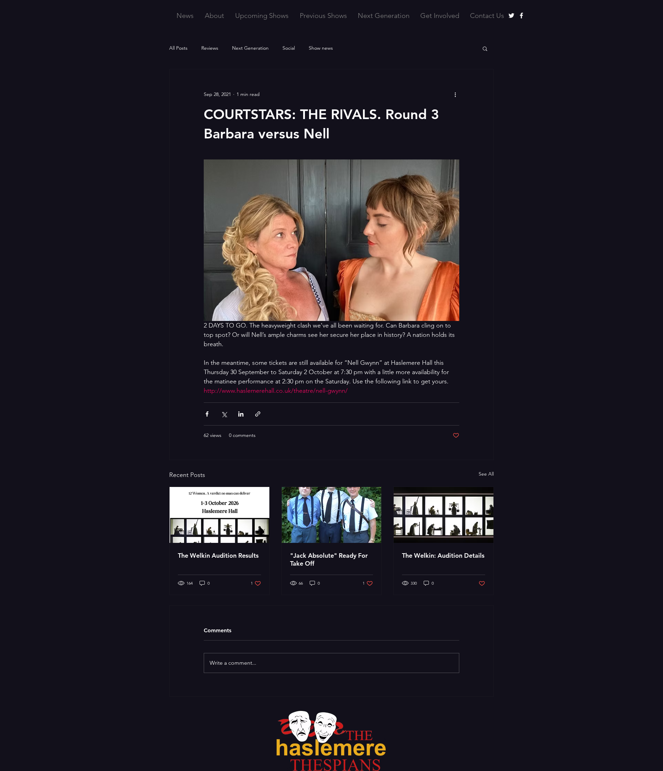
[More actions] (455, 94)
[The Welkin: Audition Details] (443, 515)
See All (486, 474)
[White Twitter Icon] (511, 15)
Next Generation (250, 48)
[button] (485, 48)
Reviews (209, 48)
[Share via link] (257, 414)
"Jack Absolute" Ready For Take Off (329, 559)
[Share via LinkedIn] (241, 414)
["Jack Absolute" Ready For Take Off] (332, 515)
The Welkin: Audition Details (443, 555)
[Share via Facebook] (207, 414)
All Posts (178, 48)
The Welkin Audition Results (218, 555)
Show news (321, 48)
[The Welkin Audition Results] (219, 515)
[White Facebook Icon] (521, 15)
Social (288, 48)
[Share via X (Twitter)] (224, 414)
